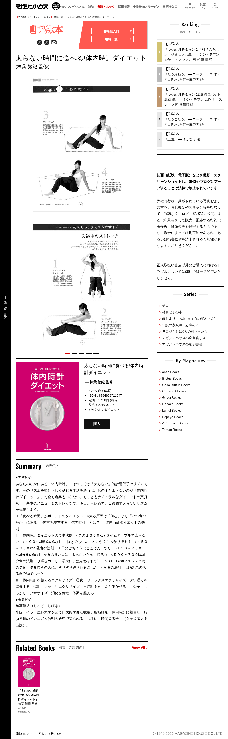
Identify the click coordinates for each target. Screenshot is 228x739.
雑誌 (91, 6)
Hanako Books (173, 404)
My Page (190, 4)
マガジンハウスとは (71, 6)
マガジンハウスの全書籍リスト (185, 338)
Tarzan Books (172, 430)
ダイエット (112, 409)
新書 (165, 306)
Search (215, 4)
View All (138, 648)
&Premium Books (175, 423)
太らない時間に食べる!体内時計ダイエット (90, 17)
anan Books (170, 372)
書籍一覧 (58, 17)
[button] (67, 353)
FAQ (203, 4)
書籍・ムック (106, 6)
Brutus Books (172, 378)
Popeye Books (172, 417)
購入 (96, 424)
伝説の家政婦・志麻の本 (180, 325)
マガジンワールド (38, 6)
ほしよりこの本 (188, 318)
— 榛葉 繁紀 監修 (99, 382)
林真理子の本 (172, 312)
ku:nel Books (171, 410)
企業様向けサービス (146, 6)
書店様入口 (170, 6)
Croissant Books (174, 391)
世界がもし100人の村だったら (185, 331)
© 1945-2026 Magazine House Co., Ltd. (188, 733)
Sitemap (22, 733)
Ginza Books (171, 397)
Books (46, 17)
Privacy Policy (49, 733)
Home (36, 17)
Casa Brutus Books (176, 385)
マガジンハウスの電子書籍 (182, 344)
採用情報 (124, 6)
